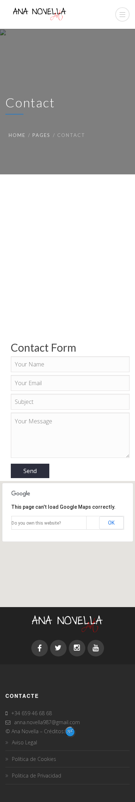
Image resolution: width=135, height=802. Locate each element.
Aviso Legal (24, 742)
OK (111, 523)
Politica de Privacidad (36, 775)
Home (17, 135)
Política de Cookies (34, 759)
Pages (41, 135)
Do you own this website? (36, 523)
